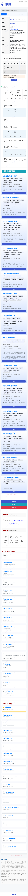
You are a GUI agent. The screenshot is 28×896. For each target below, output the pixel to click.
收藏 (24, 19)
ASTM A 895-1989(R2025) (10, 838)
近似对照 (15, 14)
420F (4, 717)
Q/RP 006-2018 (8, 664)
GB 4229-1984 (8, 520)
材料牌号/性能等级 (9, 10)
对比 (14, 894)
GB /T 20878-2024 (9, 691)
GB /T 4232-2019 (8, 746)
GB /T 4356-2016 (8, 599)
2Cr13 (12, 26)
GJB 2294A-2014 (8, 644)
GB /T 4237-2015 (8, 617)
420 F (4, 801)
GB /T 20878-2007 (8, 562)
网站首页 (3, 10)
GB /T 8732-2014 (8, 626)
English (25, 1)
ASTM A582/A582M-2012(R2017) (12, 807)
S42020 (8, 566)
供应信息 (21, 14)
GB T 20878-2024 (9, 830)
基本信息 (4, 14)
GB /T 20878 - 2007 (18, 520)
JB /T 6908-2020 (8, 673)
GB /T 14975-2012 (9, 635)
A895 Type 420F (5, 840)
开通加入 (14, 504)
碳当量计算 (14, 79)
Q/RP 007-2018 (8, 682)
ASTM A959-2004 (8, 715)
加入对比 (18, 19)
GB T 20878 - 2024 (14, 523)
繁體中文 (21, 1)
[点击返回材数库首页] (6, 4)
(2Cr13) (12, 566)
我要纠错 (14, 508)
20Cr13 (4, 556)
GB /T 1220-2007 (8, 581)
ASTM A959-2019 (9, 815)
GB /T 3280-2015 (8, 608)
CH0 (7, 658)
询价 (14, 193)
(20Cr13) (12, 611)
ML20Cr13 (5, 747)
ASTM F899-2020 (9, 800)
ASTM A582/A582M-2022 (10, 846)
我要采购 (14, 501)
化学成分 (9, 14)
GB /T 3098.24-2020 (9, 654)
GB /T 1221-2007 (8, 571)
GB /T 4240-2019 (8, 590)
